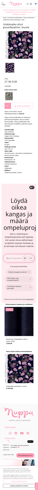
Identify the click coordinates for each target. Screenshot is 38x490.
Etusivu (5, 17)
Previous (4, 326)
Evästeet (36, 486)
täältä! (23, 14)
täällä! (32, 10)
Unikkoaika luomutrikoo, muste (16, 386)
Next (33, 326)
